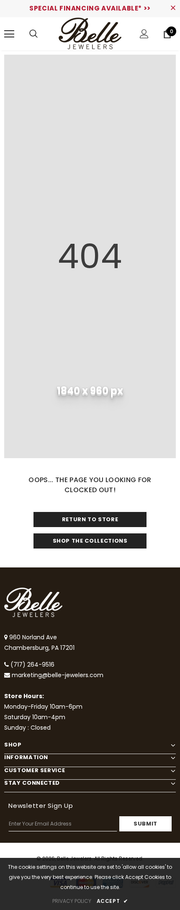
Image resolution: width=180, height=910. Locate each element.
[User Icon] (144, 33)
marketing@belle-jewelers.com (57, 675)
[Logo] (90, 33)
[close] (173, 8)
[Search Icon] (33, 34)
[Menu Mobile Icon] (9, 34)
